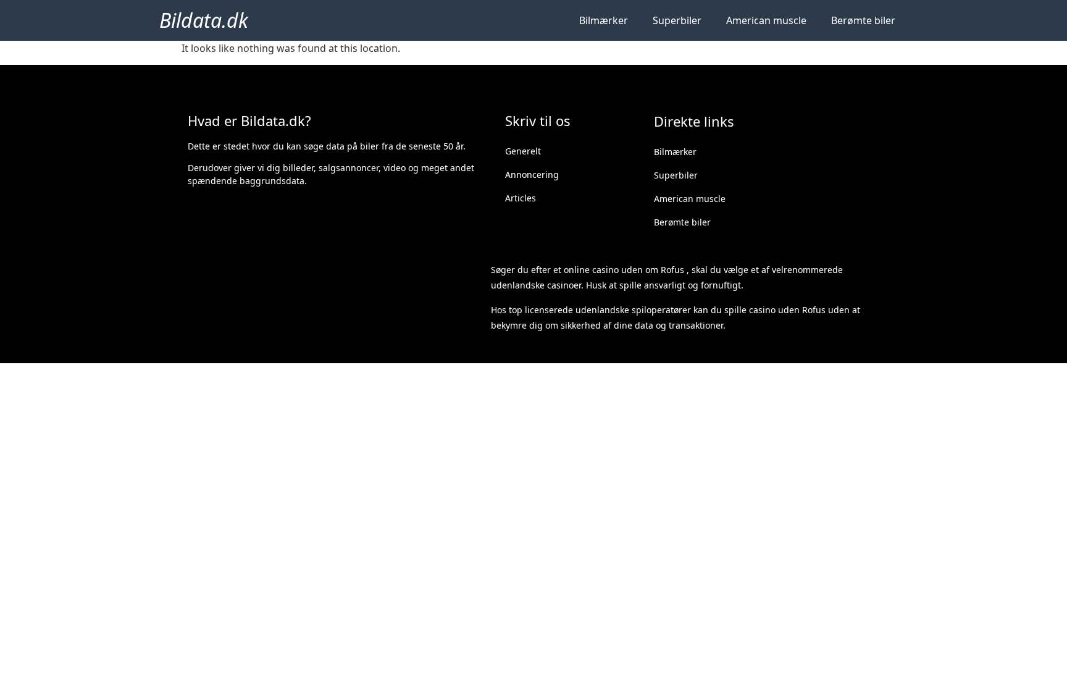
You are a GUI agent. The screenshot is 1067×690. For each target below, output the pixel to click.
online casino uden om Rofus (624, 270)
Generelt (523, 151)
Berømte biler (863, 20)
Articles (520, 198)
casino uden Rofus (787, 310)
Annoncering (532, 174)
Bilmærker (603, 20)
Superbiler (677, 20)
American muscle (766, 20)
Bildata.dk (203, 20)
